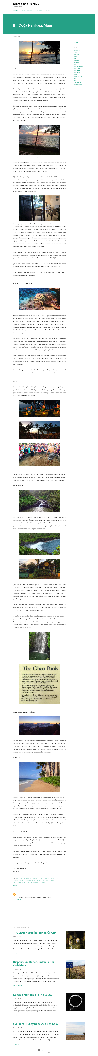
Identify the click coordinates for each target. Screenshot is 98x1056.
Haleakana (76, 54)
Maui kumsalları (77, 68)
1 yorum (20, 1015)
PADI (75, 78)
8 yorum (20, 985)
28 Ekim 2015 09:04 (28, 894)
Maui (75, 64)
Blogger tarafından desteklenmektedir (50, 1050)
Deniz (75, 52)
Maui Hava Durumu (78, 66)
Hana (75, 56)
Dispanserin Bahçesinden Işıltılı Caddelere (33, 963)
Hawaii (75, 58)
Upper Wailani (77, 82)
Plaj (75, 80)
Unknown (19, 894)
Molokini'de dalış (78, 76)
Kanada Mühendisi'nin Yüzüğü (32, 994)
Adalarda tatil (77, 50)
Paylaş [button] (76, 42)
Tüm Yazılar (39, 10)
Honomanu (76, 60)
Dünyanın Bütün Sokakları (26, 4)
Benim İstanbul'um (27, 10)
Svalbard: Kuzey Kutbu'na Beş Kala (35, 1024)
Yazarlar (48, 10)
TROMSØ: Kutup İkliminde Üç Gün (35, 932)
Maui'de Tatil (77, 72)
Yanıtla (19, 900)
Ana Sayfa (15, 10)
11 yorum (20, 953)
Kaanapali (76, 62)
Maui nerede (77, 70)
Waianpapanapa (78, 84)
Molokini (76, 74)
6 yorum (20, 1044)
